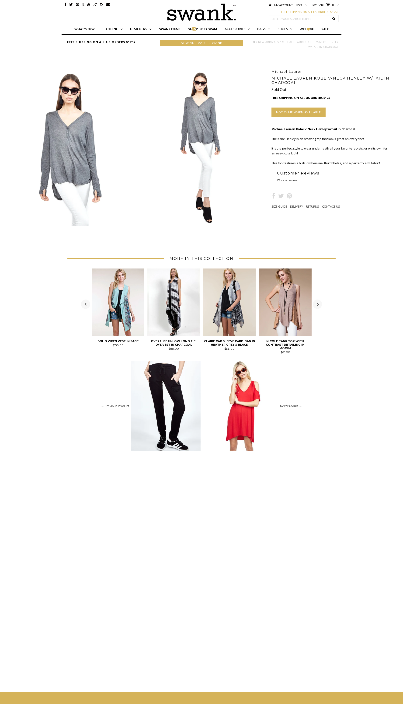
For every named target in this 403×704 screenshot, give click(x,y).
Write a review (287, 180)
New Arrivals (268, 42)
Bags (261, 29)
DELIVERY (296, 206)
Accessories (235, 29)
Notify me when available (298, 112)
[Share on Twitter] (281, 197)
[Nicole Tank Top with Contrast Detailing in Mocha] (285, 335)
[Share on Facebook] (274, 197)
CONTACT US (331, 206)
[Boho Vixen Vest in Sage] (118, 335)
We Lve (307, 29)
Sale (325, 29)
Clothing (110, 29)
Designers (138, 29)
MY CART (323, 5)
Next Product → (291, 406)
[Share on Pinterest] (289, 197)
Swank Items (170, 29)
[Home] (253, 42)
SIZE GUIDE (279, 206)
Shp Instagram (202, 29)
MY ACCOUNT (283, 5)
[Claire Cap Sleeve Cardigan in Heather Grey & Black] (229, 335)
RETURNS (312, 206)
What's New (84, 29)
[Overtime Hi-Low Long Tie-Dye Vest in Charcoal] (173, 335)
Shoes (283, 29)
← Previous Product (115, 406)
